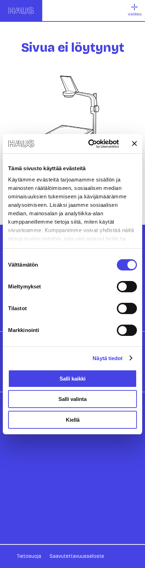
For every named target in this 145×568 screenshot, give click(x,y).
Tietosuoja (29, 556)
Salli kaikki (72, 379)
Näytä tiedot (107, 358)
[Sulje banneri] (134, 143)
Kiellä (73, 420)
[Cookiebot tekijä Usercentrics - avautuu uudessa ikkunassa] (90, 143)
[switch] (127, 286)
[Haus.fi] (21, 10)
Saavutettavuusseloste (77, 556)
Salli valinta (72, 399)
